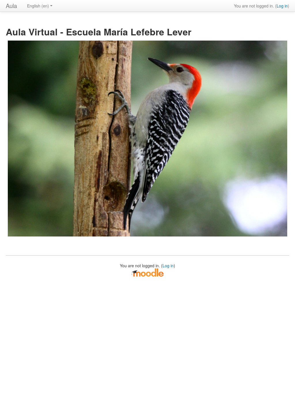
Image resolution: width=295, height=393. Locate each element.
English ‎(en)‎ (38, 6)
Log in (282, 6)
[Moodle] (147, 272)
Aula (11, 5)
